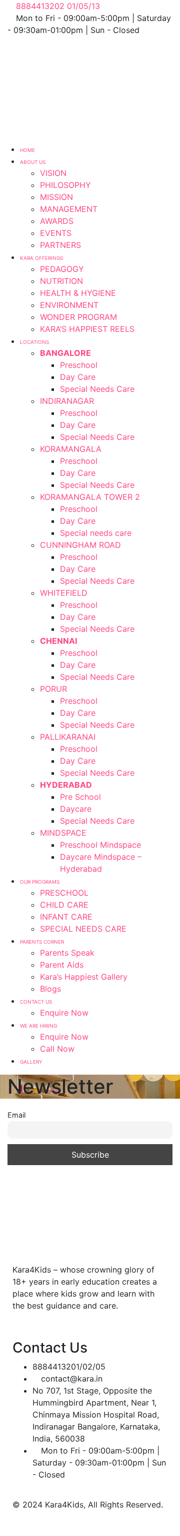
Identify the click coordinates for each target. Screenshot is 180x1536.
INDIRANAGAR (67, 401)
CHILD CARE (64, 905)
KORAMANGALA (71, 449)
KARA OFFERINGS (41, 258)
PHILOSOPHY (65, 185)
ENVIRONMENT (69, 305)
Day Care (78, 377)
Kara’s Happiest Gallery (84, 977)
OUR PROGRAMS (40, 882)
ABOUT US (33, 162)
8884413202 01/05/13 (58, 6)
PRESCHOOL (64, 893)
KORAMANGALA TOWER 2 (90, 497)
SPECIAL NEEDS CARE (83, 929)
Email (17, 1115)
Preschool (79, 365)
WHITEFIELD (64, 593)
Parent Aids (62, 965)
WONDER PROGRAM (78, 317)
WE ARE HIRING (38, 1026)
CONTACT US (36, 1002)
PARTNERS (60, 245)
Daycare (76, 809)
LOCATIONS (34, 342)
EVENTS (56, 233)
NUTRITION (61, 281)
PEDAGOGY (62, 269)
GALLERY (31, 1062)
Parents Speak (67, 953)
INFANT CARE (66, 917)
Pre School (80, 797)
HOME (27, 150)
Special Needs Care (97, 389)
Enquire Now (64, 1013)
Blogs (50, 989)
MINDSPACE (63, 833)
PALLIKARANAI (68, 737)
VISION (53, 173)
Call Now (57, 1049)
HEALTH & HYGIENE (78, 293)
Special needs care (96, 533)
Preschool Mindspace (100, 845)
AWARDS (57, 221)
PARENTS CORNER (42, 942)
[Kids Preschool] (76, 53)
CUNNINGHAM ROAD (80, 545)
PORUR (53, 689)
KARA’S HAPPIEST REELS (87, 329)
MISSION (56, 197)
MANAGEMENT (69, 209)
